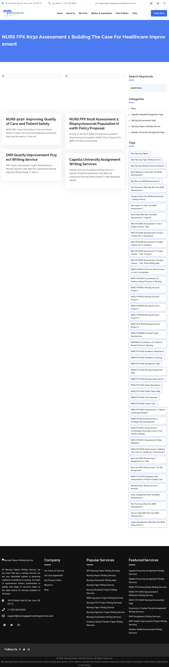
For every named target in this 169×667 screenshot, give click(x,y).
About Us (70, 13)
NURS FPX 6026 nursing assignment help (147, 371)
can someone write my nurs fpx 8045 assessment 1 (147, 188)
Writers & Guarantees (101, 13)
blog (133, 108)
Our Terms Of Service (54, 570)
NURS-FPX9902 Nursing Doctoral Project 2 (145, 298)
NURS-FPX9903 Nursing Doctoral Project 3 (145, 307)
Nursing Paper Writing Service (100, 585)
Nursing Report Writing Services (101, 575)
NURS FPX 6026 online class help (145, 391)
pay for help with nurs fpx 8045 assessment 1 (145, 514)
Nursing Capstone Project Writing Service (105, 612)
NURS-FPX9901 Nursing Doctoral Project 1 (145, 289)
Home (60, 13)
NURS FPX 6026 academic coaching (146, 357)
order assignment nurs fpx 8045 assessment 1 (145, 496)
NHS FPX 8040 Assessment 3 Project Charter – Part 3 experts (147, 252)
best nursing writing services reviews (147, 166)
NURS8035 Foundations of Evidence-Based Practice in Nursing (147, 344)
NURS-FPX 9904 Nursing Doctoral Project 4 (145, 325)
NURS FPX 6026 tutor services (144, 397)
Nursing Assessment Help (143, 120)
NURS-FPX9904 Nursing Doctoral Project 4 (145, 316)
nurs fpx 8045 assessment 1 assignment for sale (143, 460)
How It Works (122, 13)
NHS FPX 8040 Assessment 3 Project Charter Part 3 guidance (147, 243)
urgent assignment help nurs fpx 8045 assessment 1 (148, 523)
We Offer (83, 13)
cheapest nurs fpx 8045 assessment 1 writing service (147, 198)
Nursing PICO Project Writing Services (104, 602)
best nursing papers (140, 153)
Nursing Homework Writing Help (101, 580)
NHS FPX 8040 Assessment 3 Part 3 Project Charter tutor (146, 225)
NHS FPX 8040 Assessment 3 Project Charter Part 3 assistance (147, 234)
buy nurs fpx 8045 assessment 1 (145, 181)
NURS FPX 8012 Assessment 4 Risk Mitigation (146, 441)
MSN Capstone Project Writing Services (104, 598)
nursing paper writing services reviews (144, 487)
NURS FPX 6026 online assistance (146, 385)
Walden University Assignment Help (148, 132)
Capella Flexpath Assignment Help (147, 114)
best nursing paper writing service (146, 160)
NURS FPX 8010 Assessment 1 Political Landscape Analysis (148, 411)
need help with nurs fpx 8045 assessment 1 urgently (144, 216)
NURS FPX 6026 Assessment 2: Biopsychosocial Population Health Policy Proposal (94, 123)
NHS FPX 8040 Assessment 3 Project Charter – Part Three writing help (147, 261)
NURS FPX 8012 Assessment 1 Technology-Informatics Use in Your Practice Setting (146, 431)
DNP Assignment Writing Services (144, 616)
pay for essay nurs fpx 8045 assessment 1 (143, 505)
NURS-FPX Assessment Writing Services (148, 587)
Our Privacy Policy (52, 580)
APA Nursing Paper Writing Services (103, 570)
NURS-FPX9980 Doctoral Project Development (145, 334)
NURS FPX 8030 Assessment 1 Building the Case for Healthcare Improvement (148, 450)
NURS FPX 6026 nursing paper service (147, 379)
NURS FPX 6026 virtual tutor (143, 403)
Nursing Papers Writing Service (145, 126)
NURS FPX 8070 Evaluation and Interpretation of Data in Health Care (147, 478)
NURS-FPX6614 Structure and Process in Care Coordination (148, 271)
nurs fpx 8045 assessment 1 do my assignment (146, 469)
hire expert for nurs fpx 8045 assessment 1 (144, 207)
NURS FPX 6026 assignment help (145, 364)
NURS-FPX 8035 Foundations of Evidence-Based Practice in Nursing (146, 280)
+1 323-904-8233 (68, 3)
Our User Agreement (53, 575)
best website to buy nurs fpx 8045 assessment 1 (146, 173)
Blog (46, 589)
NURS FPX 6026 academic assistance (147, 351)
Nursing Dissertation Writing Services (103, 617)
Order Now (159, 13)
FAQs (134, 13)
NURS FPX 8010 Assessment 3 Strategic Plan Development (144, 420)
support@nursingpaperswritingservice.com (117, 3)
